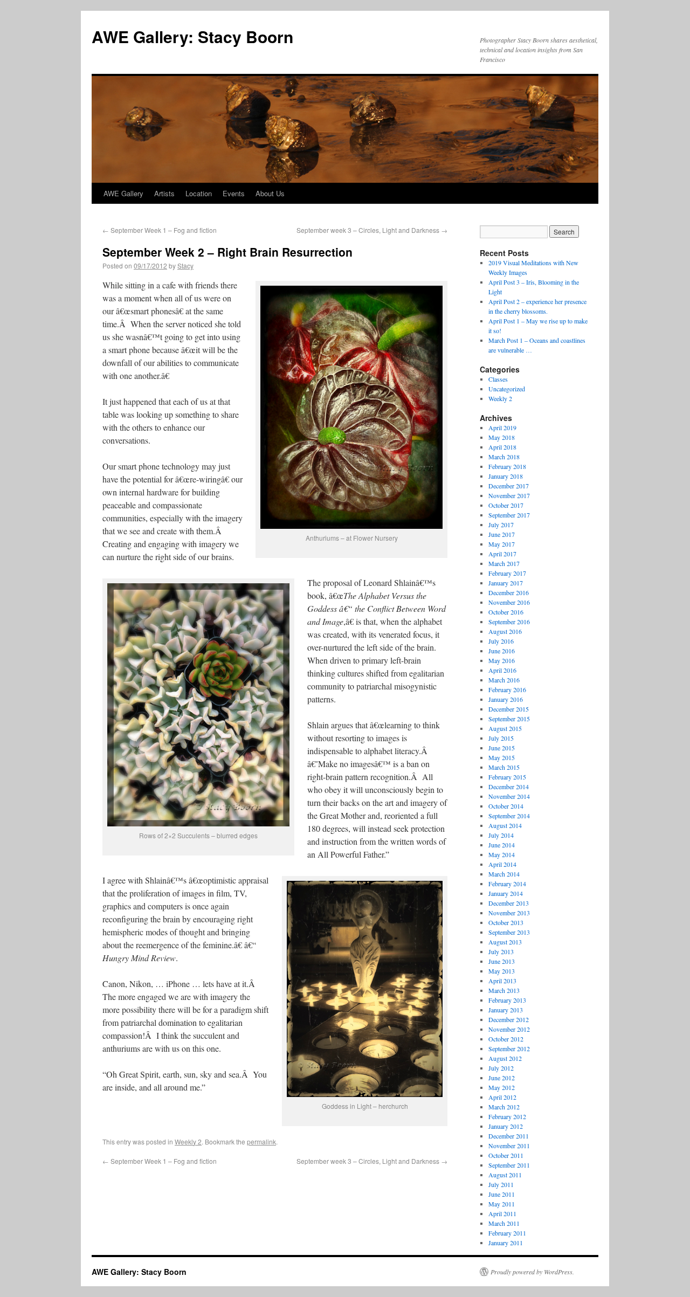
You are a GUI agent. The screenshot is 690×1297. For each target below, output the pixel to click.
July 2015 (501, 738)
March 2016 (504, 679)
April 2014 (502, 864)
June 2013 (501, 961)
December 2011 (508, 1136)
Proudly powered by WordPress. (532, 1271)
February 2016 (507, 689)
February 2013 (507, 1000)
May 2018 (501, 437)
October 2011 (505, 1155)
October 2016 (505, 612)
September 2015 (509, 718)
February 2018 (507, 466)
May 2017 (501, 544)
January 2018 (505, 476)
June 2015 (501, 747)
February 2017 (507, 573)
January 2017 (505, 582)
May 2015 (501, 757)
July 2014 (501, 835)
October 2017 (505, 505)
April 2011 (502, 1213)
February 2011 (507, 1233)
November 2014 (509, 796)
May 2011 (501, 1203)
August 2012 (505, 1058)
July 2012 (501, 1068)
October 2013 (505, 922)
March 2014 (504, 874)
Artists (164, 193)
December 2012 (508, 1019)
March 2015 (504, 767)
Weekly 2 (188, 1141)
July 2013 (501, 951)
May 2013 (501, 971)
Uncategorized (506, 388)
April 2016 (502, 670)
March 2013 (504, 990)
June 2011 (501, 1194)
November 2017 (509, 495)
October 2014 (505, 806)
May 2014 (501, 854)
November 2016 (509, 602)
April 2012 (502, 1097)
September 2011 (509, 1165)
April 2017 (502, 553)
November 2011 (509, 1145)
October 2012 (505, 1038)
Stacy (185, 265)
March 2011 (504, 1223)
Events (234, 193)
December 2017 (508, 485)
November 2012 (509, 1029)
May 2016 (501, 660)
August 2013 (505, 941)
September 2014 (509, 815)
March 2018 (504, 456)
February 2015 (507, 776)
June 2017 (501, 534)
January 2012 (505, 1126)
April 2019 (502, 427)
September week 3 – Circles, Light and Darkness (371, 229)
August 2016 (505, 631)
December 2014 (508, 786)
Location (198, 193)
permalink (261, 1141)
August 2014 (505, 825)
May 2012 (501, 1087)
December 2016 (508, 592)
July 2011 (501, 1184)
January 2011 (505, 1242)
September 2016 (509, 621)
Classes (498, 379)
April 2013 (502, 980)
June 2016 (501, 650)
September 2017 (509, 514)
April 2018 (502, 447)
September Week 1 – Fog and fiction (159, 229)
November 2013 (509, 912)
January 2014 (505, 893)
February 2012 (507, 1116)
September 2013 (509, 932)
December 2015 (508, 709)
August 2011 (505, 1174)
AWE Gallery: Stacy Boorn (192, 36)
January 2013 (505, 1009)
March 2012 (504, 1106)
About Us (270, 193)
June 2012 (501, 1077)
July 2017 (501, 524)
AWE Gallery (123, 193)
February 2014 (507, 883)
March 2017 (504, 563)
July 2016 (501, 641)
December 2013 (508, 903)
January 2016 (505, 699)
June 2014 (501, 844)
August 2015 (505, 728)
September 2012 (509, 1048)
